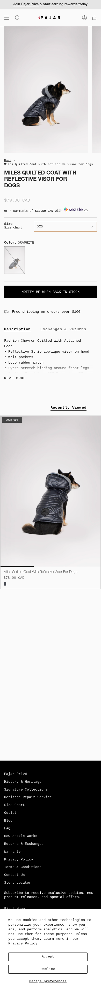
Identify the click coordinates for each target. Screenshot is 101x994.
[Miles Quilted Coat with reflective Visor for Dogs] (50, 491)
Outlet (10, 813)
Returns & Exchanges (24, 844)
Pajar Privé (15, 774)
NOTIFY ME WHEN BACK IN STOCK (50, 292)
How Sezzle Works (20, 836)
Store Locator (17, 883)
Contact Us (14, 875)
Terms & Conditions (22, 867)
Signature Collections (26, 790)
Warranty (12, 852)
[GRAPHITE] (5, 584)
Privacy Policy (22, 943)
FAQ (7, 828)
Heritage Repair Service (28, 797)
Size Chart (14, 805)
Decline (48, 969)
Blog (8, 821)
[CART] (94, 18)
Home (7, 160)
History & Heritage (22, 782)
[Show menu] (7, 18)
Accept (48, 957)
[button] (50, 212)
